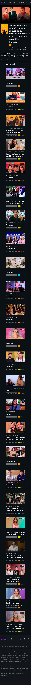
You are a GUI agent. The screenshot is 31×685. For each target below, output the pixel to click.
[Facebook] (11, 639)
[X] (29, 639)
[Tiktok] (16, 639)
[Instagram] (24, 639)
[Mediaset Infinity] (3, 2)
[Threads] (20, 639)
